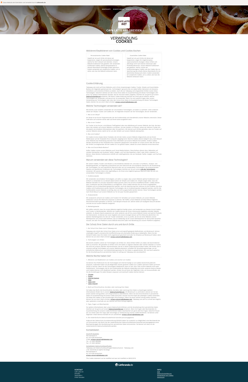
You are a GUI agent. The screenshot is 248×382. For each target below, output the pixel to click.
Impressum (144, 9)
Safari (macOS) (93, 284)
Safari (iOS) (91, 282)
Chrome (90, 274)
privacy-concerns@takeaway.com (126, 102)
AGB (158, 372)
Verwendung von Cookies (165, 375)
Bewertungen (118, 9)
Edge (89, 280)
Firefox (90, 276)
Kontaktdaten (131, 9)
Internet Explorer (93, 278)
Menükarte (106, 9)
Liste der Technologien (147, 169)
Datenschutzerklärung (93, 96)
